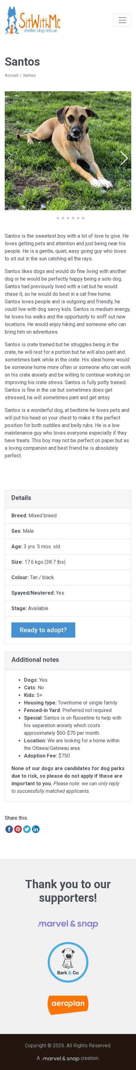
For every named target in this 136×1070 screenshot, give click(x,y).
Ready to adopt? (43, 630)
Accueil (11, 75)
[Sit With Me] (33, 20)
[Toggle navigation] (122, 20)
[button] (124, 158)
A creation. (68, 1058)
